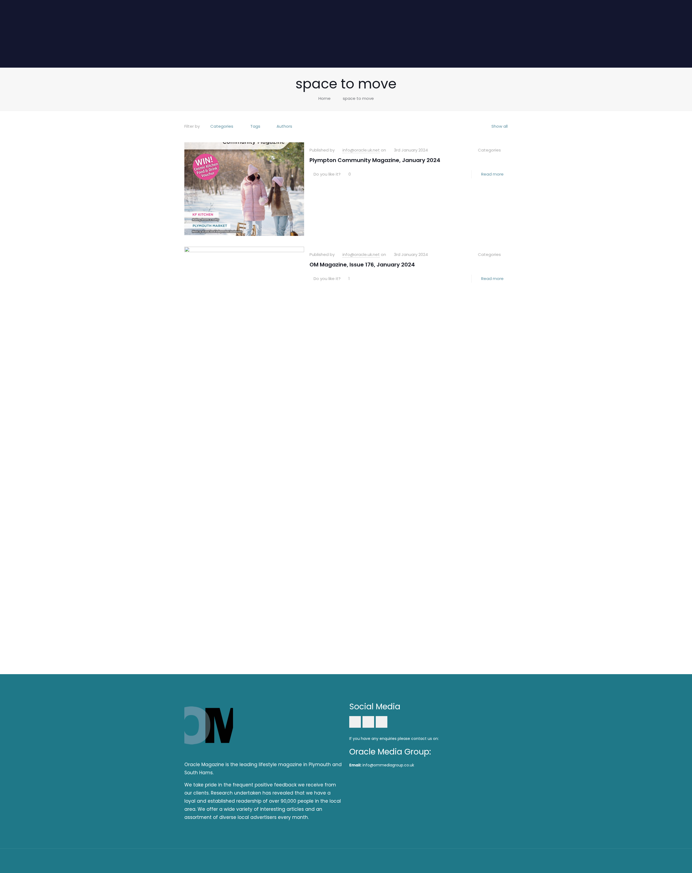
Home (324, 98)
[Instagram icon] (488, 860)
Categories (221, 126)
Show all (499, 126)
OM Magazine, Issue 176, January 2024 (362, 264)
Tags (255, 126)
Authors (284, 126)
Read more (492, 174)
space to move (358, 98)
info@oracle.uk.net (361, 150)
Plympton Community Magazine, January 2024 (375, 160)
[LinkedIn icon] (481, 860)
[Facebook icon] (473, 860)
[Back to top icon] (502, 860)
